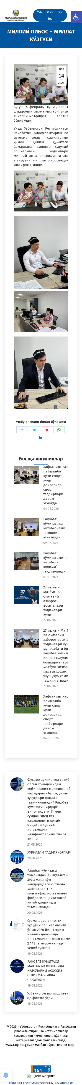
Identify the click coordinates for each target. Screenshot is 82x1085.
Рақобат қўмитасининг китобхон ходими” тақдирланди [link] (55, 562)
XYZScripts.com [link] (64, 1082)
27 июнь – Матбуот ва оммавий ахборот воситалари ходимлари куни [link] (53, 601)
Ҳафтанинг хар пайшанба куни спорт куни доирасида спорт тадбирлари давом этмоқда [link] (55, 485)
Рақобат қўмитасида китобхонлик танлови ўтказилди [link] (54, 528)
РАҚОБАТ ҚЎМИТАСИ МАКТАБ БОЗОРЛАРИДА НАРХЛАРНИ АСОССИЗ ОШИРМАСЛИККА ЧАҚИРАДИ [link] (45, 970)
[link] (76, 17)
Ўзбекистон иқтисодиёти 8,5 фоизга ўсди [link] (48, 995)
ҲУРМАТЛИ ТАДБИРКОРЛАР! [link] (49, 852)
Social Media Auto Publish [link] (24, 1082)
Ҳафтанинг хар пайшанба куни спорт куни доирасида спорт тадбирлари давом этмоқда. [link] (55, 714)
